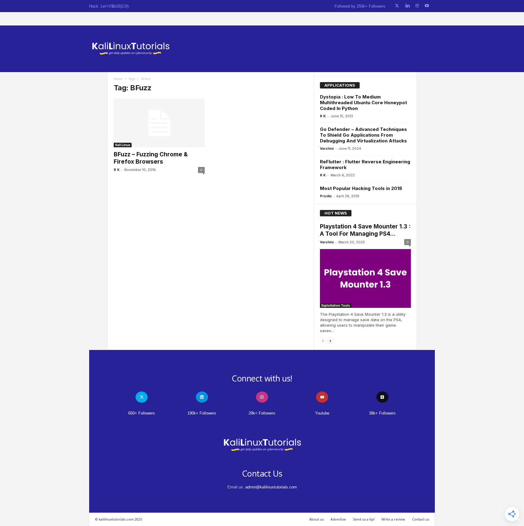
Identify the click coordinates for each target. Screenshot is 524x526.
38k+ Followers (382, 413)
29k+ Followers (262, 413)
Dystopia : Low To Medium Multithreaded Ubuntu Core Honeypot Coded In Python (363, 102)
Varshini (327, 148)
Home (118, 79)
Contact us (420, 519)
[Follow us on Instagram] (417, 6)
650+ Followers (141, 413)
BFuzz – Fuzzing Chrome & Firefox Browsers (151, 158)
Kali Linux (122, 145)
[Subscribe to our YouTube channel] (427, 6)
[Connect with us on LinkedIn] (407, 6)
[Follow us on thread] (382, 397)
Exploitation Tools (335, 305)
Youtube (322, 413)
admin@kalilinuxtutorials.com (271, 487)
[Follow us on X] (397, 6)
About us (316, 519)
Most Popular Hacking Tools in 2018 (361, 188)
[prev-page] (323, 341)
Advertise (338, 519)
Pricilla (325, 196)
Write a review (393, 519)
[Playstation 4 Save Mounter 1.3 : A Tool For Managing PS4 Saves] (365, 278)
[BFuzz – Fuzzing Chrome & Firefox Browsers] (159, 123)
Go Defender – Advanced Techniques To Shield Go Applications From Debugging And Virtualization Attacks (363, 135)
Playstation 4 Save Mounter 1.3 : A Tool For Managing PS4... (365, 230)
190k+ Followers (201, 413)
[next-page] (330, 341)
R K (116, 170)
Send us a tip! (364, 519)
